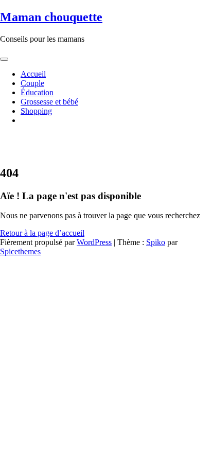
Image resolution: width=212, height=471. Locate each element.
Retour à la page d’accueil (42, 233)
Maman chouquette (51, 17)
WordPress (94, 242)
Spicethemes (20, 251)
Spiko (155, 242)
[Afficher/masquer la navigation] (4, 59)
